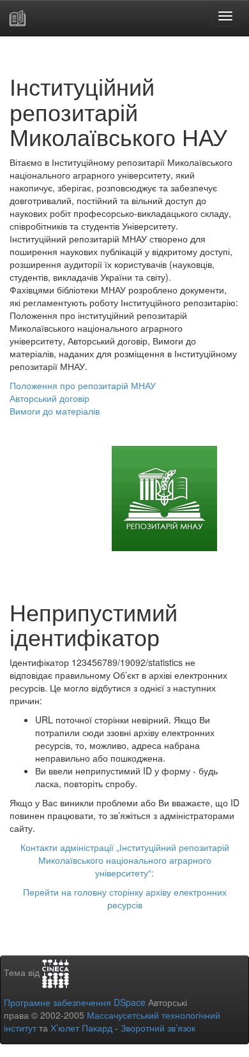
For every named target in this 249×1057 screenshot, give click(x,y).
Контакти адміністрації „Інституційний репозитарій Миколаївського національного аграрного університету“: (124, 860)
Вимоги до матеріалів (55, 410)
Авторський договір (49, 398)
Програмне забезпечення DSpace (75, 1002)
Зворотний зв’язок (158, 1027)
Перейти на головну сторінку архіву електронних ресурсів (125, 898)
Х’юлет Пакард (81, 1027)
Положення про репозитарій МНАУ (83, 385)
